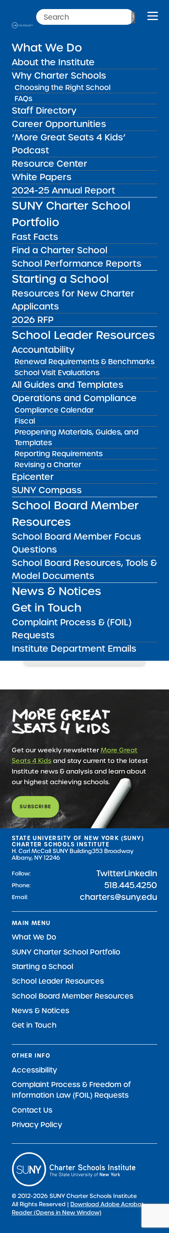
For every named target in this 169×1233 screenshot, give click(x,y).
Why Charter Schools (59, 75)
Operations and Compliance (74, 398)
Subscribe (35, 806)
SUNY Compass (47, 490)
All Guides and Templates (67, 384)
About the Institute (53, 62)
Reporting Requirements (59, 454)
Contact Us (32, 1110)
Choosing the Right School (62, 87)
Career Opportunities (59, 124)
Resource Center (49, 163)
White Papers (42, 177)
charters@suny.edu (118, 897)
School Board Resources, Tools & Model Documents (84, 569)
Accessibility (34, 1070)
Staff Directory (44, 110)
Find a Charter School (59, 250)
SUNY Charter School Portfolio (66, 952)
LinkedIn (140, 873)
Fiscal (25, 421)
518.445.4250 (130, 885)
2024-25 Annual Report (63, 190)
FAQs (23, 98)
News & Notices (56, 591)
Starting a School (60, 279)
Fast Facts (35, 236)
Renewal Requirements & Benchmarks (84, 362)
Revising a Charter (48, 465)
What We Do (47, 47)
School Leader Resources (83, 335)
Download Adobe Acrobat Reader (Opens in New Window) (78, 1208)
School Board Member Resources (72, 996)
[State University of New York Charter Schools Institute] (22, 25)
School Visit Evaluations (57, 373)
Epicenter (33, 476)
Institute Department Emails (74, 648)
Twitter (110, 873)
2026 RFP (32, 319)
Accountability (43, 349)
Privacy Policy (37, 1125)
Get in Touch (46, 608)
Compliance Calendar (54, 410)
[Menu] (152, 17)
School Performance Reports (76, 263)
